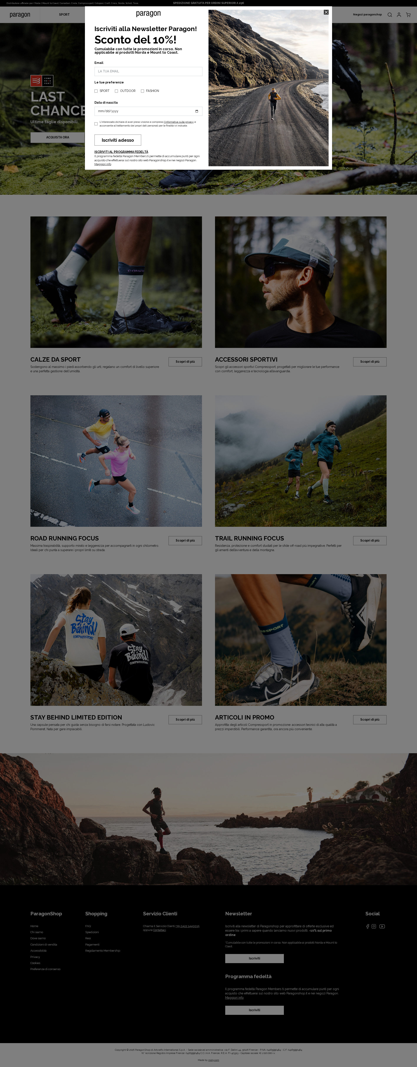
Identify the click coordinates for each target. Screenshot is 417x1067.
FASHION (152, 91)
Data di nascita (106, 102)
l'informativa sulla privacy (179, 121)
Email (98, 63)
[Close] (326, 12)
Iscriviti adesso (118, 140)
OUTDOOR (128, 91)
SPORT (104, 91)
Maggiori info (102, 164)
